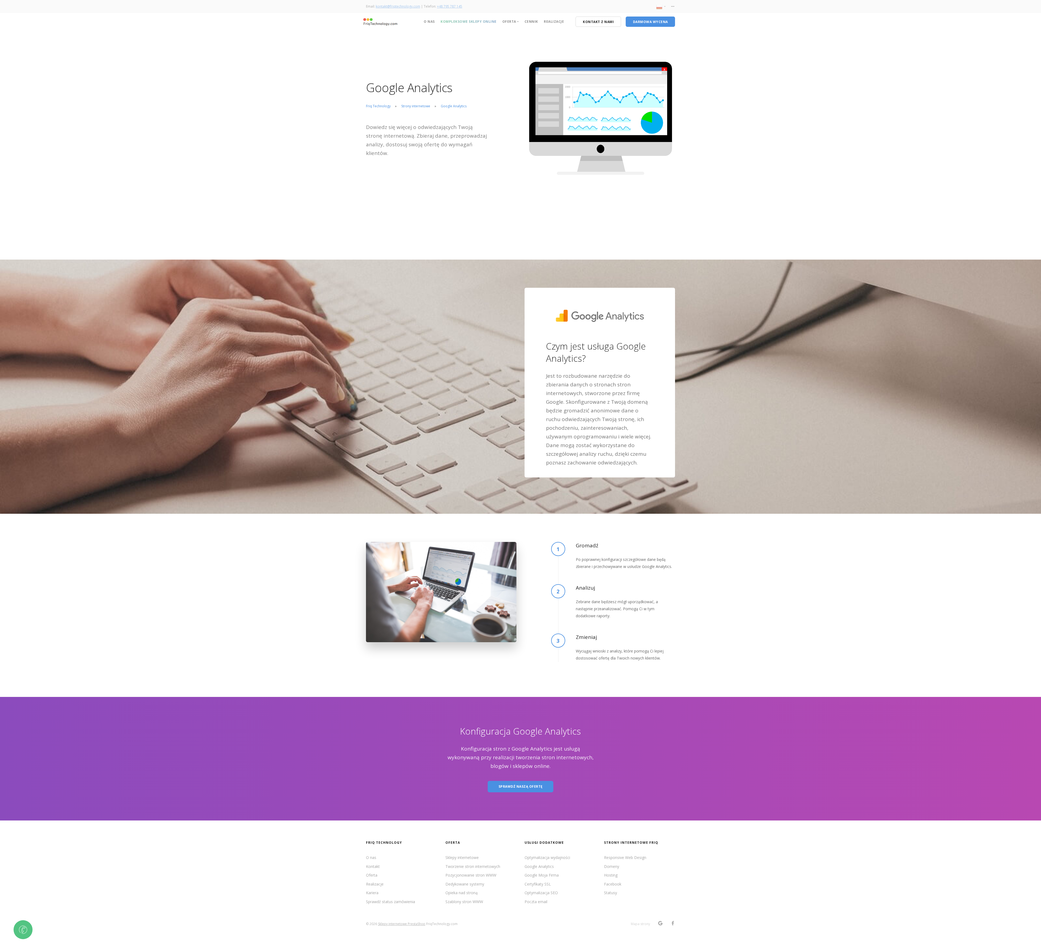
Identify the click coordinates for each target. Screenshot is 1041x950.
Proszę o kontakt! (426, 522)
